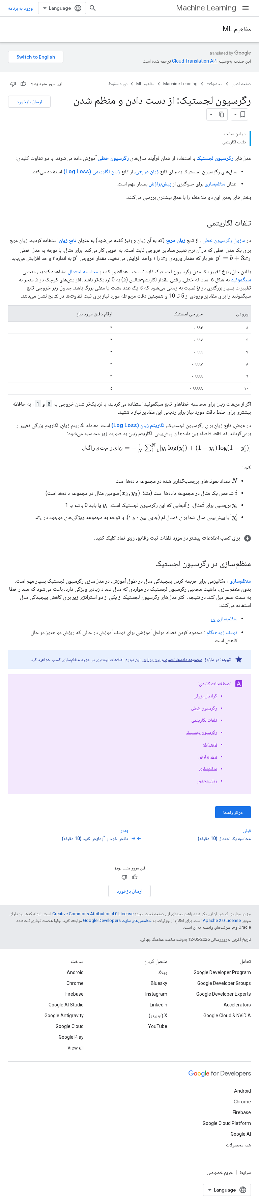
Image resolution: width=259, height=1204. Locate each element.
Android (75, 972)
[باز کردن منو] (245, 8)
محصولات (214, 83)
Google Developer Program (222, 972)
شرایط (245, 1172)
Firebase (74, 994)
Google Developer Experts (223, 994)
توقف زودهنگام (221, 632)
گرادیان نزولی (205, 695)
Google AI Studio (66, 1004)
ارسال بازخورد (29, 102)
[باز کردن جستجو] (93, 8)
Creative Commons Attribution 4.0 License (93, 913)
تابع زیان (209, 744)
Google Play (71, 1037)
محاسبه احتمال (83, 271)
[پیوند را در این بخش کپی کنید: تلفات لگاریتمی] (200, 223)
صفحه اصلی (241, 83)
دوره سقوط (117, 83)
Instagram (156, 994)
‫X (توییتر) (158, 1015)
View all (75, 1048)
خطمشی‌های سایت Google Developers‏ (117, 920)
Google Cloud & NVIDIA (227, 1015)
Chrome (75, 983)
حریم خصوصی (220, 1172)
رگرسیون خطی (204, 708)
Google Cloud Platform (227, 1123)
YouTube (157, 1026)
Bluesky (159, 983)
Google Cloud (70, 1026)
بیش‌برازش (207, 756)
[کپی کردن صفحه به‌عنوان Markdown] (221, 114)
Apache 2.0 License (222, 920)
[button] (129, 538)
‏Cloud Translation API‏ (195, 61)
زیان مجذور (207, 780)
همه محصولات (238, 1144)
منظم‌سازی (215, 183)
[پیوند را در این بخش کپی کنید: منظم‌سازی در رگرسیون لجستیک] (148, 564)
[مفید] (23, 84)
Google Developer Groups (224, 983)
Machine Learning (206, 7)
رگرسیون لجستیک (201, 732)
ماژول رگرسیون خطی (223, 240)
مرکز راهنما (233, 812)
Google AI (241, 1134)
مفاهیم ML (237, 29)
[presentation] (233, 258)
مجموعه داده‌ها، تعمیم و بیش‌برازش (172, 659)
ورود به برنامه (20, 8)
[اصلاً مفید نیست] (13, 84)
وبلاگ (162, 972)
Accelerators (237, 1004)
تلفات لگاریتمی (204, 720)
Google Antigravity (64, 1015)
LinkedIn (158, 1004)
